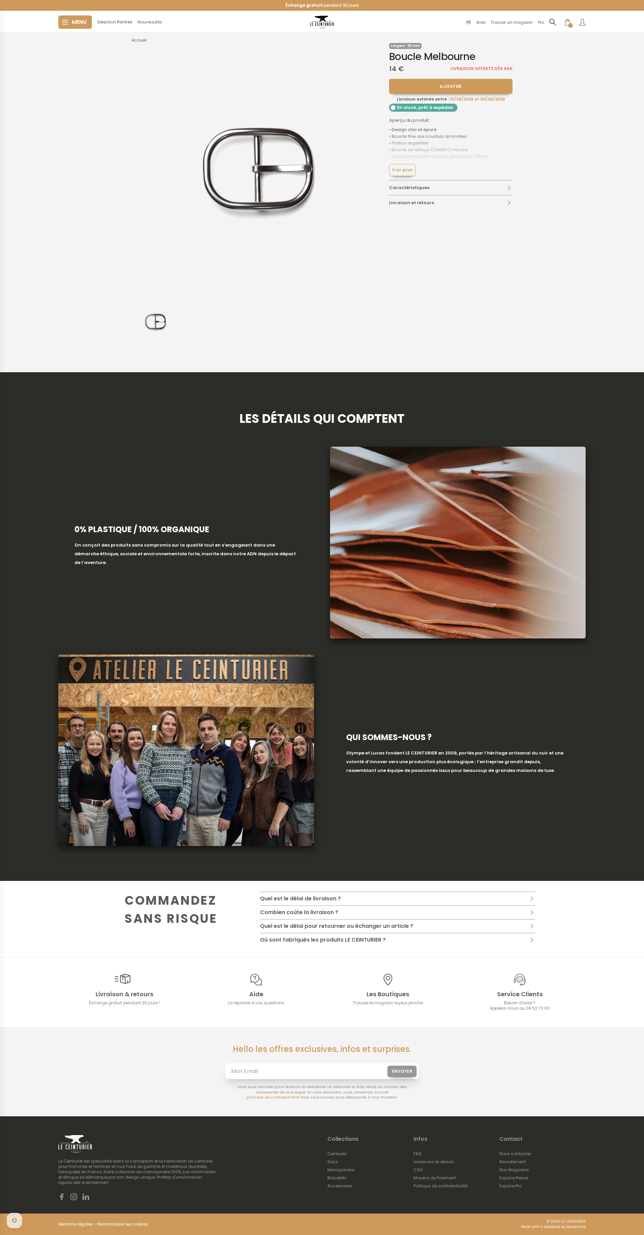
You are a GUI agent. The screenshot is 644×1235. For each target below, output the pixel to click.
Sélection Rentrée (114, 22)
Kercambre (576, 1226)
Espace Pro (510, 1186)
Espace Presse (513, 1178)
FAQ (417, 1154)
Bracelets (336, 1178)
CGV (418, 1170)
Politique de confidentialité (441, 1186)
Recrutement (512, 1162)
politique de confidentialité (272, 1097)
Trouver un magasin (512, 22)
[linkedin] (86, 1196)
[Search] (552, 22)
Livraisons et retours (434, 1162)
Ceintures (337, 1154)
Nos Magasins (514, 1170)
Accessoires (339, 1186)
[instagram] (73, 1196)
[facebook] (61, 1196)
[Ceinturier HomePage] (322, 22)
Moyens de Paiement (435, 1178)
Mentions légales (75, 1224)
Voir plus (402, 170)
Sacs (332, 1162)
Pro (541, 22)
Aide (480, 22)
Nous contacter (515, 1154)
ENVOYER (402, 1071)
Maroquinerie (340, 1170)
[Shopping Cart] (567, 22)
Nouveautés (150, 22)
